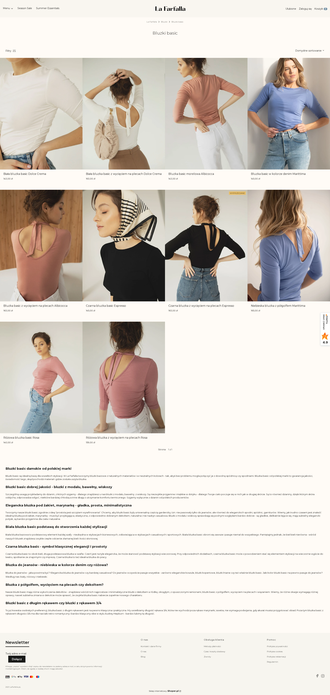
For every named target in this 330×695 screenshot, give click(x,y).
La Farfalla (152, 21)
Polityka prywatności (277, 646)
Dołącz (17, 659)
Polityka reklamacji (276, 656)
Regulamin (272, 661)
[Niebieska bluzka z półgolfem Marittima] (289, 245)
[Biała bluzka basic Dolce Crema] (41, 113)
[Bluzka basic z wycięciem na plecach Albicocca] (41, 245)
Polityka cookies (275, 651)
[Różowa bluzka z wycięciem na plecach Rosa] (123, 377)
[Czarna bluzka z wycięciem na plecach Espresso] (206, 245)
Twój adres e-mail (16, 653)
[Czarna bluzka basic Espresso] (123, 245)
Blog (143, 656)
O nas (143, 651)
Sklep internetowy (164, 691)
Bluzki (164, 21)
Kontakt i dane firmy (151, 646)
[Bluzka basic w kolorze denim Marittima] (289, 113)
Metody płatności (212, 646)
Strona (162, 449)
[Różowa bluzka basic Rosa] (41, 377)
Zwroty (207, 656)
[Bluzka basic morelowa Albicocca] (206, 113)
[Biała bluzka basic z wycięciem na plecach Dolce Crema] (123, 113)
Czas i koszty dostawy (214, 651)
